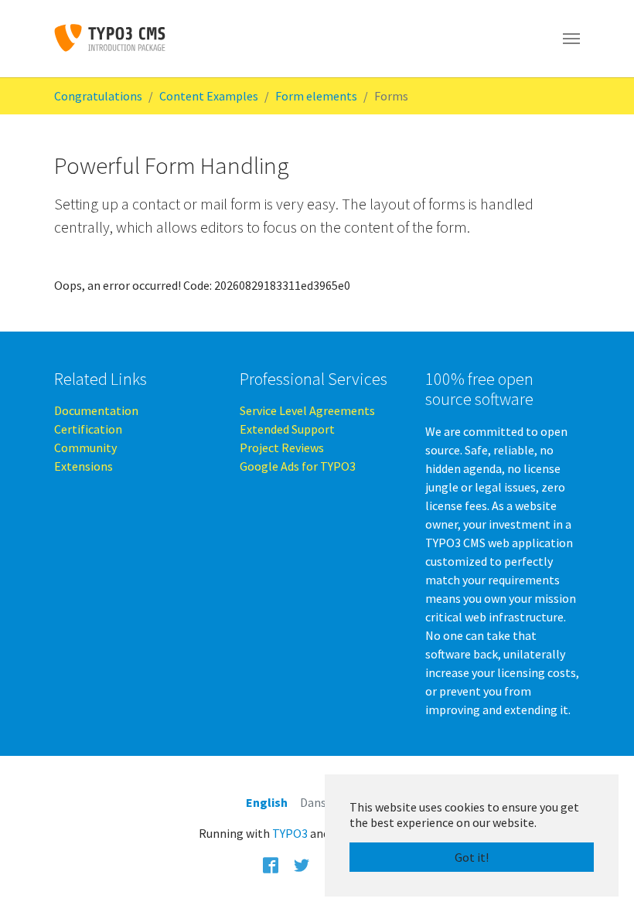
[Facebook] (270, 864)
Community (85, 447)
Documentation (96, 410)
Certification (88, 429)
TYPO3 (290, 833)
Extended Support (287, 429)
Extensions (83, 466)
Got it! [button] (472, 857)
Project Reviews (282, 447)
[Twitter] (301, 864)
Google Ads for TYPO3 (298, 466)
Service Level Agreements (307, 410)
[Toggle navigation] (571, 39)
